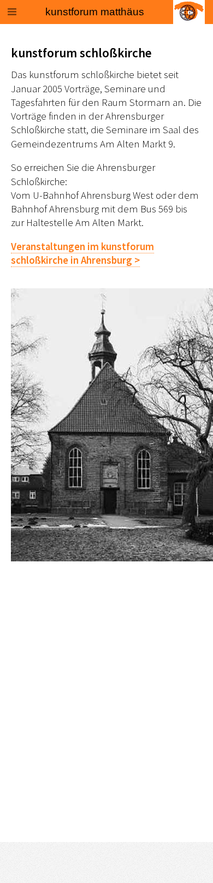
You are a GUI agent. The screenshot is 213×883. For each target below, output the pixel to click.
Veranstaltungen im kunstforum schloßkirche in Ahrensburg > (82, 253)
